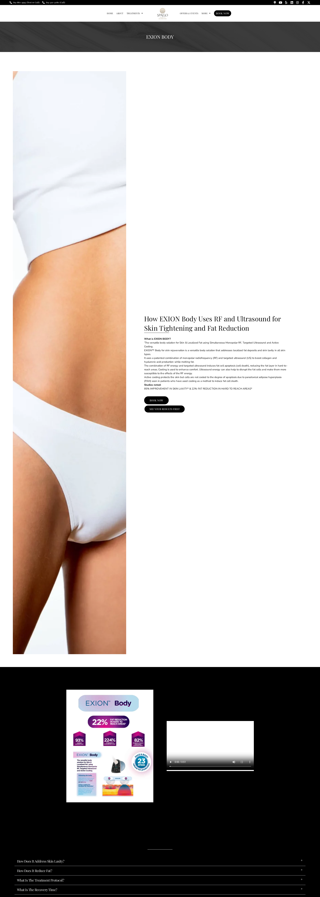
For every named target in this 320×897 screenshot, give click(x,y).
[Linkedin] (291, 2)
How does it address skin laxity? (40, 861)
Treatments (133, 13)
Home (110, 13)
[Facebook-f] (303, 2)
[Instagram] (297, 2)
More (205, 13)
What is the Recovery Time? (37, 889)
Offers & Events (189, 13)
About (119, 13)
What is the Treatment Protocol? (40, 880)
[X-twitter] (308, 2)
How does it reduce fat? (34, 870)
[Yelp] (286, 2)
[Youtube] (280, 2)
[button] (160, 861)
